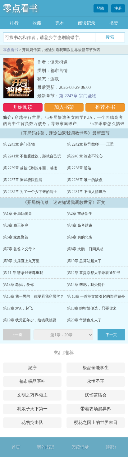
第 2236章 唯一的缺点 (85, 180)
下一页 (111, 335)
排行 (14, 23)
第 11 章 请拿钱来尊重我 (23, 273)
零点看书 (20, 8)
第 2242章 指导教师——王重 (90, 144)
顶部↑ (111, 447)
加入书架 (64, 107)
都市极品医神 (32, 381)
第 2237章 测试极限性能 (22, 180)
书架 (113, 23)
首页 (15, 447)
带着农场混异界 (95, 408)
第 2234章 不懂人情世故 (86, 192)
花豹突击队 (32, 422)
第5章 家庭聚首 (15, 237)
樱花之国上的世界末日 (95, 422)
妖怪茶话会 (96, 395)
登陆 (101, 8)
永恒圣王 (95, 381)
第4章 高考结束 (79, 225)
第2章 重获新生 (79, 213)
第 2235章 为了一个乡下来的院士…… (34, 192)
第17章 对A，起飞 (18, 308)
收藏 (37, 23)
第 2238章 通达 (79, 168)
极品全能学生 (96, 367)
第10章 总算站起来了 (84, 261)
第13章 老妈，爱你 (18, 284)
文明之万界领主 (32, 395)
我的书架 (45, 447)
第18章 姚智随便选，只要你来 (92, 308)
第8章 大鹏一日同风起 (85, 249)
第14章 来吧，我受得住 (86, 284)
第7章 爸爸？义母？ (19, 249)
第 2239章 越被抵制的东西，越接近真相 (35, 168)
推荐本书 (105, 107)
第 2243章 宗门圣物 (77, 96)
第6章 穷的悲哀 (79, 237)
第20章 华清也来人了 (84, 320)
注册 (118, 8)
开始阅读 (23, 107)
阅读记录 (86, 23)
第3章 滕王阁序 (15, 225)
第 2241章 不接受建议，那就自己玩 (32, 156)
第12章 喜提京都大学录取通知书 (93, 273)
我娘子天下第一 (32, 408)
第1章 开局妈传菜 (17, 213)
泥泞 (32, 367)
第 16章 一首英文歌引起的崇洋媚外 (96, 296)
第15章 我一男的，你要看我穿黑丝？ (33, 296)
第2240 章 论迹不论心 (85, 156)
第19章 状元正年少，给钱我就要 (29, 320)
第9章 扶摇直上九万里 (21, 261)
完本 (59, 23)
